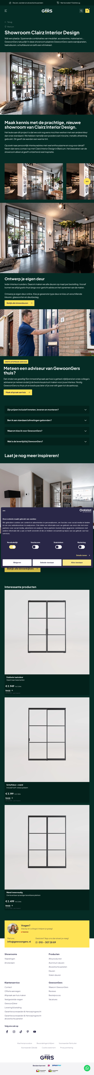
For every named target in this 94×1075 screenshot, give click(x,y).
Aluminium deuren (56, 963)
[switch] (35, 547)
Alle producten (55, 958)
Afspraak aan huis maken (15, 995)
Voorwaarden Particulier (68, 1043)
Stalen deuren (55, 975)
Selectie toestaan (47, 563)
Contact (8, 987)
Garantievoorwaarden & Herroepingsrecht (23, 1011)
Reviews (52, 991)
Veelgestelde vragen (14, 999)
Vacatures (53, 999)
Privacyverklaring (66, 1048)
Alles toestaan (77, 563)
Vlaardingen (10, 958)
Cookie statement (49, 1048)
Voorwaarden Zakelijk (29, 1048)
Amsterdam (10, 963)
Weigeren (17, 563)
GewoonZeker (11, 1003)
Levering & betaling (13, 1007)
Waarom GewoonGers (58, 987)
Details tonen (81, 555)
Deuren (52, 971)
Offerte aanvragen (13, 991)
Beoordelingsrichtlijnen (45, 1043)
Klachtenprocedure (24, 1043)
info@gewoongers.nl (19, 941)
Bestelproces (55, 995)
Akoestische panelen (58, 967)
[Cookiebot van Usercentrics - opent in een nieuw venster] (81, 510)
